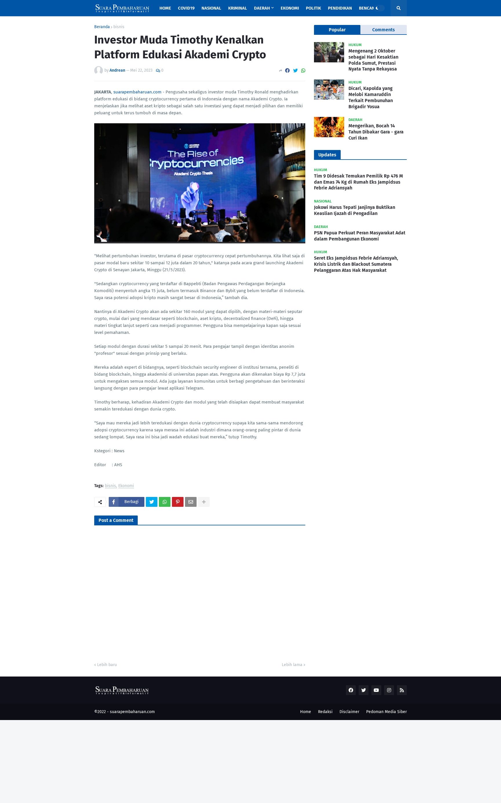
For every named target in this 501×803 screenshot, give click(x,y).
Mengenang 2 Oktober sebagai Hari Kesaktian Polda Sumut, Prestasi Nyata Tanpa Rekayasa (373, 60)
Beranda (102, 27)
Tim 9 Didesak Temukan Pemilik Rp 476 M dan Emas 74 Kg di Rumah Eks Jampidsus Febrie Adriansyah (358, 182)
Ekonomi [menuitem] (290, 8)
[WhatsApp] (303, 70)
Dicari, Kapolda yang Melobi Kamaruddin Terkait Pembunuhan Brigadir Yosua (370, 97)
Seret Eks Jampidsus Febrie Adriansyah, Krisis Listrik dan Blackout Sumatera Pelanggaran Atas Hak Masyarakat (356, 264)
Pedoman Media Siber (386, 711)
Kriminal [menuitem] (237, 8)
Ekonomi (126, 486)
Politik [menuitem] (313, 8)
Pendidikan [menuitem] (340, 8)
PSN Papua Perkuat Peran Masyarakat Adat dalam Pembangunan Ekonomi (359, 236)
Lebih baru (107, 664)
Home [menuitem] (165, 8)
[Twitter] (295, 70)
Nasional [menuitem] (211, 8)
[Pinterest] (178, 502)
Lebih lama (292, 664)
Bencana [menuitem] (368, 8)
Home (305, 711)
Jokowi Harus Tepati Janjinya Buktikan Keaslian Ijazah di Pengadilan (354, 210)
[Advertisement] (174, 760)
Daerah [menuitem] (262, 8)
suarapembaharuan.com (137, 92)
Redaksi (325, 711)
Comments (383, 29)
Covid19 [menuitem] (186, 8)
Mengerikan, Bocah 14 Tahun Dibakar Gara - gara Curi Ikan (376, 132)
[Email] (191, 502)
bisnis (118, 27)
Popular (337, 29)
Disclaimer (349, 711)
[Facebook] (287, 70)
